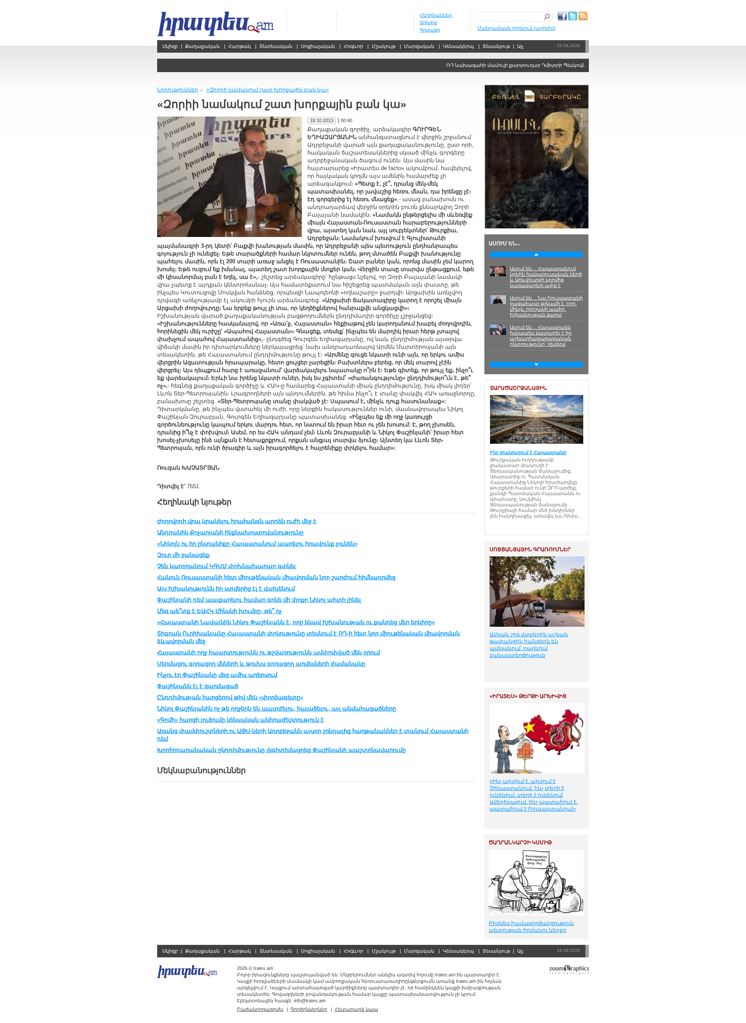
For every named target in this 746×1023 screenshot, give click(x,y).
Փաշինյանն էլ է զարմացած (197, 686)
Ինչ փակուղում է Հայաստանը (528, 452)
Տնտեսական (275, 46)
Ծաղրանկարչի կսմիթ (520, 842)
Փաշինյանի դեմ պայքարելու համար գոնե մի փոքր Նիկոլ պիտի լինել (259, 600)
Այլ (520, 46)
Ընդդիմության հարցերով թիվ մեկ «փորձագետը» (230, 697)
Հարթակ (239, 46)
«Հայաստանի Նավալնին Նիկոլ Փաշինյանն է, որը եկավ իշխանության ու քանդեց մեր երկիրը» (296, 622)
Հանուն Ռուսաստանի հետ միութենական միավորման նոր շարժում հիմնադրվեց (276, 577)
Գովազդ (430, 29)
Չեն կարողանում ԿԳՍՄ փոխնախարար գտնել (226, 566)
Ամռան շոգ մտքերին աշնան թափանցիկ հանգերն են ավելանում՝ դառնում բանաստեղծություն (529, 644)
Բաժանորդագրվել (260, 1009)
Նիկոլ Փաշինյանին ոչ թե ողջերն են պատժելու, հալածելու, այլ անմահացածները (276, 708)
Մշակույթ (383, 46)
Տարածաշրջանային (518, 388)
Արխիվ (428, 22)
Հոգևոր (353, 46)
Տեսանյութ (496, 46)
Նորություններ (177, 90)
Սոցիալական (318, 46)
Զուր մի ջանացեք (183, 555)
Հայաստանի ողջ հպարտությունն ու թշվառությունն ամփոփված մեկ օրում (268, 652)
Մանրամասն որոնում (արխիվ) (516, 28)
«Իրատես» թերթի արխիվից (528, 696)
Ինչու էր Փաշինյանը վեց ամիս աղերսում (217, 675)
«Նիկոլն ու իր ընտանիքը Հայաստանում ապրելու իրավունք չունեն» (257, 543)
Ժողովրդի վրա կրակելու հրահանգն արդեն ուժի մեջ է (236, 521)
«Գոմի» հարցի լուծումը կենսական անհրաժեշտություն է (240, 720)
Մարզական (419, 46)
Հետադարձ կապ (356, 1009)
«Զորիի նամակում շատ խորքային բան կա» (267, 90)
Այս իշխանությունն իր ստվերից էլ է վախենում (226, 588)
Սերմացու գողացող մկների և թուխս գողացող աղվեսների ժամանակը (261, 663)
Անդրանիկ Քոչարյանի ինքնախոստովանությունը (230, 532)
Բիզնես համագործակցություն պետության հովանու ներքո (531, 926)
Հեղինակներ (436, 15)
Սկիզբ (216, 24)
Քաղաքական (202, 46)
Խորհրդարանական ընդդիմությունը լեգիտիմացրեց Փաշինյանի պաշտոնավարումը (281, 750)
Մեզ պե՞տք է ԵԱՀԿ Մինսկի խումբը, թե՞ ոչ (219, 611)
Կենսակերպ (458, 46)
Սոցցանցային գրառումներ (530, 549)
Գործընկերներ (309, 1009)
